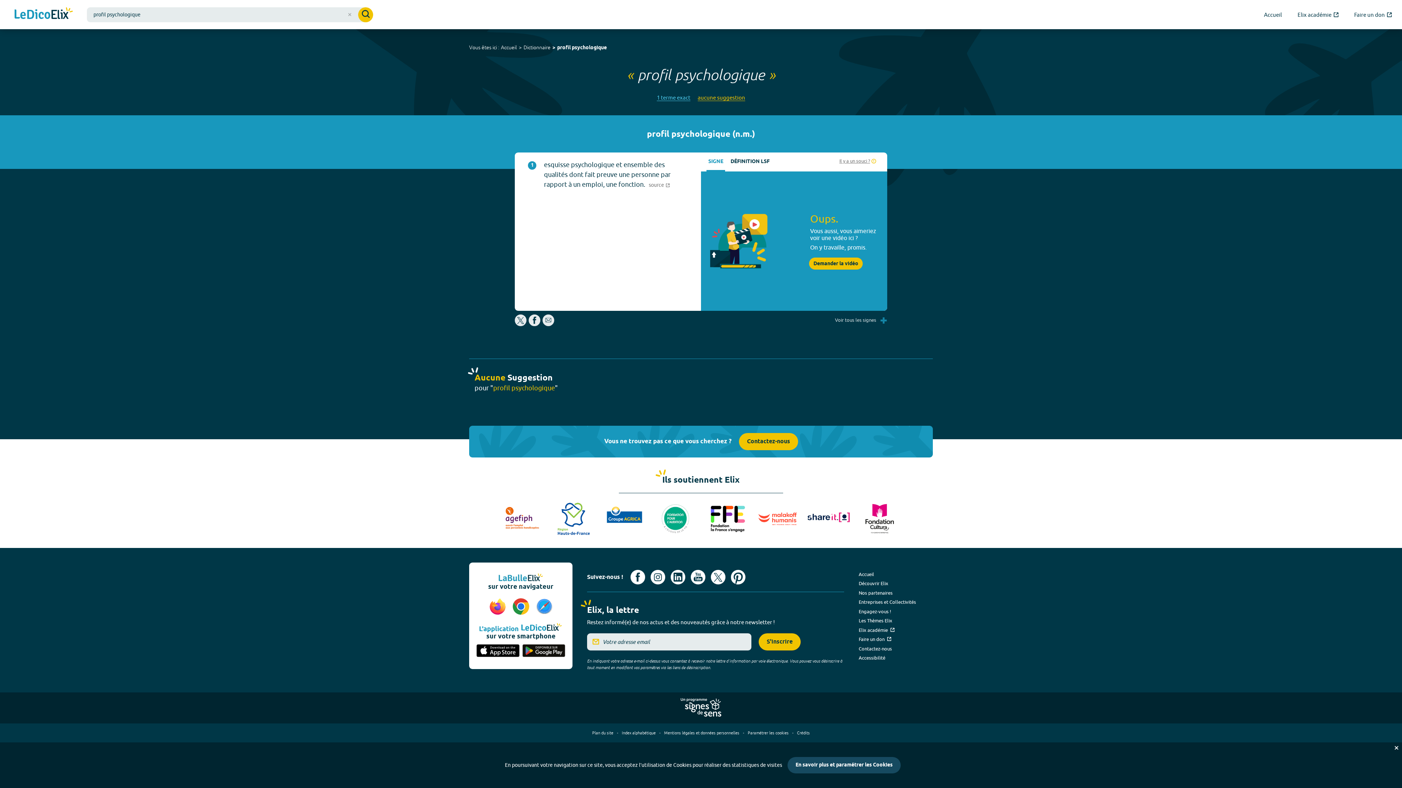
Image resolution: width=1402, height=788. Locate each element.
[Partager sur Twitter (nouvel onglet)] (521, 324)
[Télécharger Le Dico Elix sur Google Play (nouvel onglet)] (544, 651)
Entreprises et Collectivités (887, 602)
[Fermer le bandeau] (1396, 747)
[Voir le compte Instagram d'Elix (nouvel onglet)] (658, 577)
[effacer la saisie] (350, 15)
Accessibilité (872, 658)
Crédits (803, 732)
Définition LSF (750, 161)
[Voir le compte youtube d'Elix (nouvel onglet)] (698, 577)
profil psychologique (582, 48)
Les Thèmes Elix (875, 620)
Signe (715, 161)
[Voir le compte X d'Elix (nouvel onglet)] (718, 577)
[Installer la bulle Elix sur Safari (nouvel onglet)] (544, 607)
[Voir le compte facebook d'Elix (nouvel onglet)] (638, 577)
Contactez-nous (768, 441)
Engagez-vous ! (875, 611)
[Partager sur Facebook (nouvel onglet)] (534, 324)
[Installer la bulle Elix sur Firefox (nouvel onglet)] (499, 607)
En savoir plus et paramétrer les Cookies (844, 765)
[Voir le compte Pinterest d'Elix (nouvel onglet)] (738, 577)
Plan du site (602, 732)
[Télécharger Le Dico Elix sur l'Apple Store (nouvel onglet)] (498, 651)
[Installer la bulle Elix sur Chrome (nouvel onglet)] (522, 607)
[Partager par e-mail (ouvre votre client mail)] (548, 324)
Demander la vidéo (835, 263)
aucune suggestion (721, 97)
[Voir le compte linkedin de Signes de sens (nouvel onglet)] (678, 577)
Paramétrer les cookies (768, 732)
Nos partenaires (876, 593)
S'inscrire (780, 642)
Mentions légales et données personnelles (701, 732)
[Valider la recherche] (365, 14)
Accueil (509, 47)
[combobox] (230, 14)
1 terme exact (673, 97)
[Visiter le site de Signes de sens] (701, 707)
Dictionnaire (537, 47)
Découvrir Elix (873, 583)
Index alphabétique (639, 732)
